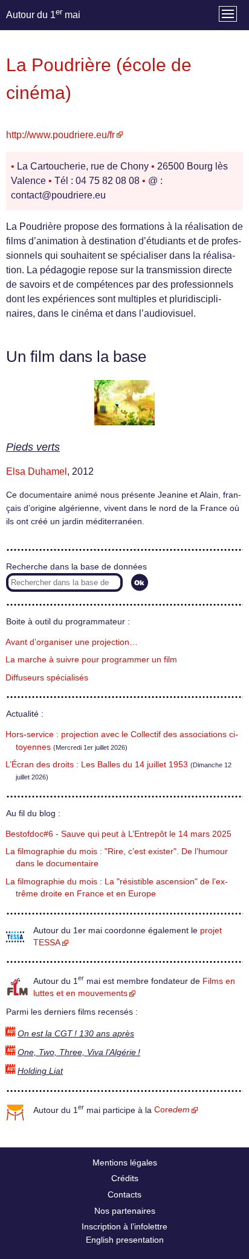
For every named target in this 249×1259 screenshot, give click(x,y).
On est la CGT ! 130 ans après (76, 1033)
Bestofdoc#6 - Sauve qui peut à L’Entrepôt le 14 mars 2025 (118, 834)
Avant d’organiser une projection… (71, 642)
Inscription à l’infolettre (124, 1226)
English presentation (125, 1240)
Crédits (124, 1178)
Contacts (124, 1194)
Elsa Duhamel (36, 471)
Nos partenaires (124, 1211)
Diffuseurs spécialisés (46, 677)
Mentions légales (124, 1162)
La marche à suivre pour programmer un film (91, 659)
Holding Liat (40, 1071)
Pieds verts (33, 447)
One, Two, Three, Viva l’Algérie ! (79, 1052)
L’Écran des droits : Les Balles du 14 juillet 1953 (96, 764)
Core (172, 1109)
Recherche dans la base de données (76, 566)
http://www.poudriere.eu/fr (60, 135)
